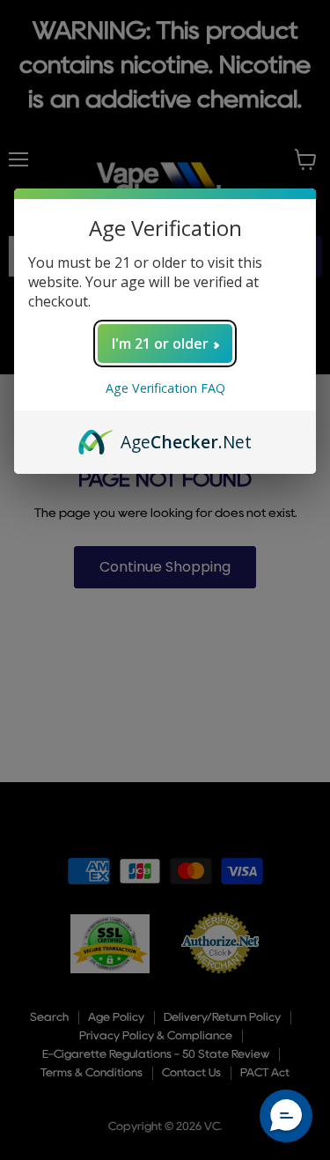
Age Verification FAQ (165, 388)
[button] (286, 1116)
